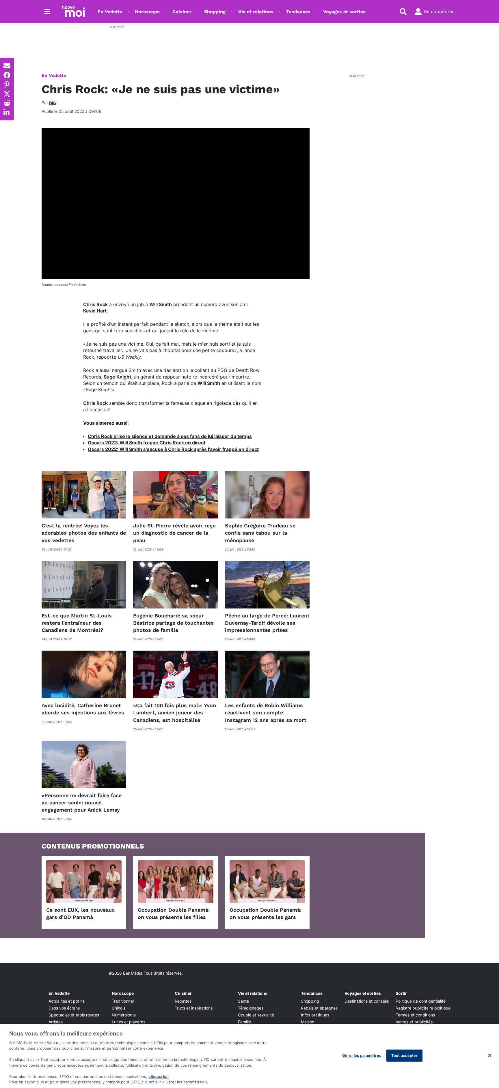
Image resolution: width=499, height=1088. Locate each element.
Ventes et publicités (414, 1021)
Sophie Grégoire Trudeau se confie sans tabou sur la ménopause (260, 533)
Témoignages (250, 1007)
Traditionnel (123, 1001)
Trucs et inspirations (194, 1007)
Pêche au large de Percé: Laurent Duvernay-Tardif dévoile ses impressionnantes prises (267, 623)
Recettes (183, 1001)
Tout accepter (404, 1055)
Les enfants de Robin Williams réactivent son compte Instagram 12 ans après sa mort (265, 712)
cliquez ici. (158, 1076)
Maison (307, 1021)
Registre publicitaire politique (423, 1007)
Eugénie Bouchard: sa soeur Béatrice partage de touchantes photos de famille (173, 623)
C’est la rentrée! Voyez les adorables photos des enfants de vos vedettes (84, 533)
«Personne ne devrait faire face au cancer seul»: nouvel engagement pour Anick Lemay (82, 802)
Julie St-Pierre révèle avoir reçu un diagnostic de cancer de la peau (174, 533)
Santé (243, 1001)
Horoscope (147, 11)
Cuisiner (181, 11)
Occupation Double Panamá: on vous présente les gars (265, 913)
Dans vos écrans (64, 1007)
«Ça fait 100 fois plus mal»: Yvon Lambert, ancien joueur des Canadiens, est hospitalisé (174, 712)
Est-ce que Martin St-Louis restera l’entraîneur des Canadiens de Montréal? (77, 623)
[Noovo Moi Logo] (73, 11)
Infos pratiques (315, 1014)
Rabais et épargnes (319, 1007)
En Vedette (110, 11)
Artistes (56, 1021)
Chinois (118, 1007)
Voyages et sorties (344, 11)
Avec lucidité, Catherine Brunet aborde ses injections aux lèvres (83, 709)
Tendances (298, 11)
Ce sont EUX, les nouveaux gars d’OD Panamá (80, 913)
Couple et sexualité (256, 1014)
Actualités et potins (67, 1001)
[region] (249, 1056)
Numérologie (124, 1014)
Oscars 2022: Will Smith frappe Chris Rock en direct (146, 442)
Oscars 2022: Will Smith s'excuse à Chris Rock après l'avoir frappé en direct (173, 449)
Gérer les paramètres (361, 1055)
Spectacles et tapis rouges (74, 1014)
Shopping (215, 11)
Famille (244, 1021)
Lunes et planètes (128, 1021)
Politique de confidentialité (421, 1001)
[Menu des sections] (47, 11)
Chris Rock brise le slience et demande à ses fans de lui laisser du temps (170, 436)
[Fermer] (489, 1055)
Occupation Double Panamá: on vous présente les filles (174, 913)
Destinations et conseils (367, 1001)
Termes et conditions (415, 1014)
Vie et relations (255, 11)
